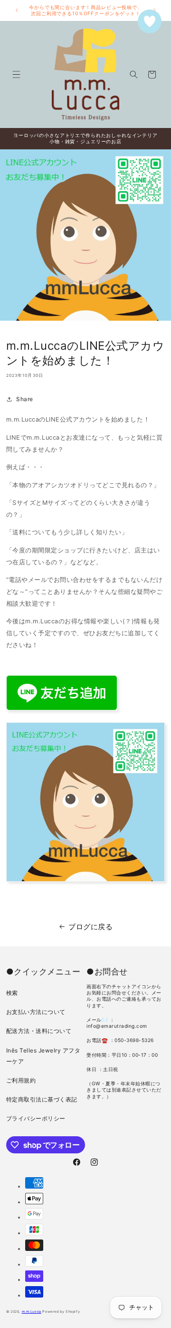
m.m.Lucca (31, 1311)
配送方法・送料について (39, 1030)
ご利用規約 (21, 1080)
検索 (12, 992)
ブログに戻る (90, 926)
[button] (16, 74)
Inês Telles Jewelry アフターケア (43, 1056)
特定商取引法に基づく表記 (41, 1099)
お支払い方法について (36, 1011)
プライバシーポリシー (36, 1118)
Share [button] (24, 399)
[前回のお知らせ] (16, 10)
